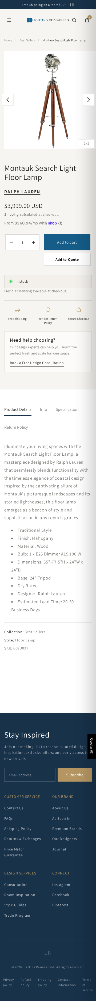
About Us (60, 808)
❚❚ (71, 4)
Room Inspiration (19, 894)
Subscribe (74, 774)
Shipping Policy (17, 828)
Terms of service (87, 985)
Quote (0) (91, 746)
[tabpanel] (48, 547)
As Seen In (61, 818)
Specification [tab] (67, 409)
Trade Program (17, 915)
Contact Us (14, 808)
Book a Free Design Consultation (37, 362)
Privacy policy (8, 982)
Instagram (61, 884)
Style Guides (15, 905)
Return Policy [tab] (16, 427)
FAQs (8, 818)
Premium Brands (67, 828)
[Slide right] (88, 100)
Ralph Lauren (22, 192)
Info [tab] (43, 409)
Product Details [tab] (17, 409)
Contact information (67, 982)
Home (8, 40)
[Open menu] (9, 20)
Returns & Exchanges (22, 838)
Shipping (11, 214)
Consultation (15, 884)
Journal (59, 849)
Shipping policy (44, 982)
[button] (74, 20)
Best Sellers (27, 40)
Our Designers (64, 838)
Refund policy (26, 982)
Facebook (60, 894)
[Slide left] (8, 100)
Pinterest (60, 905)
